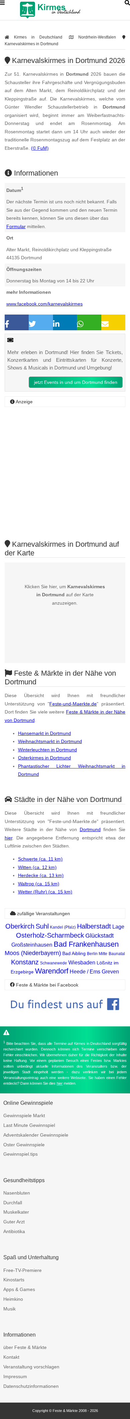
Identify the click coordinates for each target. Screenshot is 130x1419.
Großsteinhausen (31, 945)
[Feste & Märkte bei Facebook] (65, 1015)
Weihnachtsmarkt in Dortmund (50, 741)
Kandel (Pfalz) (63, 927)
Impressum (15, 1376)
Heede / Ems (85, 971)
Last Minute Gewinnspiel (29, 1125)
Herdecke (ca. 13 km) (41, 875)
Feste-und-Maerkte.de (73, 703)
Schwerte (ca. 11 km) (40, 859)
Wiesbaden (81, 962)
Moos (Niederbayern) (33, 953)
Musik (9, 1308)
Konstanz (25, 962)
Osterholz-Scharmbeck (50, 935)
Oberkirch (19, 926)
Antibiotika (14, 1231)
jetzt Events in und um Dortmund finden (75, 382)
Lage (118, 927)
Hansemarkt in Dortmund (44, 733)
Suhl (42, 926)
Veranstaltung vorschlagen (31, 1366)
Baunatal (117, 953)
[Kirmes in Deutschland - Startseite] (66, 10)
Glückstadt (99, 935)
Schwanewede (53, 963)
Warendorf (51, 971)
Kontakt (11, 1357)
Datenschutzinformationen (31, 1386)
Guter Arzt (14, 1221)
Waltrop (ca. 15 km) (38, 883)
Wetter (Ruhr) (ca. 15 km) (45, 891)
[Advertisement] (65, 473)
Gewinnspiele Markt (24, 1115)
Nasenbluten (16, 1193)
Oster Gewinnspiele (24, 1144)
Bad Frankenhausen (86, 944)
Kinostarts (13, 1279)
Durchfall (12, 1202)
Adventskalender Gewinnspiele (35, 1135)
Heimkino (13, 1299)
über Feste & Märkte (25, 1347)
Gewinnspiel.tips (20, 1154)
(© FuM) (40, 148)
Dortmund (90, 829)
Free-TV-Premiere (22, 1270)
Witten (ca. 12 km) (37, 867)
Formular (16, 226)
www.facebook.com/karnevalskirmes (44, 304)
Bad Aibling (74, 953)
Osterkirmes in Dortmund (44, 757)
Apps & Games (19, 1289)
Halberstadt (94, 926)
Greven (110, 971)
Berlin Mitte (97, 953)
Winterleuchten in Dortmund (47, 749)
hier (8, 837)
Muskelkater (16, 1212)
